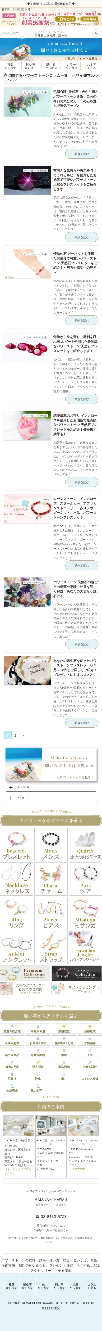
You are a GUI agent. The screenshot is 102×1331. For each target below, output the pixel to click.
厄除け (12, 1078)
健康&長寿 (12, 1067)
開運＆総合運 (12, 1031)
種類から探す (11, 1286)
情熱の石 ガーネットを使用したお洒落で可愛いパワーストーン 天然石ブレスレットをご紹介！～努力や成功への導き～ (75, 262)
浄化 (38, 1078)
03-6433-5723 (53, 1216)
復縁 (64, 1055)
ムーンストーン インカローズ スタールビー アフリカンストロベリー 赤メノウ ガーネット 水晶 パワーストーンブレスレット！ (75, 507)
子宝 (90, 1055)
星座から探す (75, 1286)
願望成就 (64, 1031)
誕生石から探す (27, 1286)
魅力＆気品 (12, 1055)
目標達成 (90, 1031)
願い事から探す (59, 1286)
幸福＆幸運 (38, 1031)
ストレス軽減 (89, 1078)
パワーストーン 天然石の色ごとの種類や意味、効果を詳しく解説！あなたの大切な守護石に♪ (75, 588)
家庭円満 (64, 1067)
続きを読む (82, 154)
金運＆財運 (12, 1043)
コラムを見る (92, 1286)
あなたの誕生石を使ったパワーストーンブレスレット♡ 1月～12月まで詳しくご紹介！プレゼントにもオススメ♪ (75, 667)
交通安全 (12, 1090)
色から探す (43, 1286)
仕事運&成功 (38, 1043)
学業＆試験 (90, 1067)
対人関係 (38, 1067)
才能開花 (90, 1043)
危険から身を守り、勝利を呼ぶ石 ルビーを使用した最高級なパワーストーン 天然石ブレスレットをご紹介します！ (75, 343)
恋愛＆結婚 (38, 1055)
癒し (64, 1078)
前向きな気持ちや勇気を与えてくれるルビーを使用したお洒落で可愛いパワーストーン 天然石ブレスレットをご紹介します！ (75, 179)
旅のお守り (38, 1090)
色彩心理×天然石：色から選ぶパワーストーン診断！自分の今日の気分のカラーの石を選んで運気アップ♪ (75, 98)
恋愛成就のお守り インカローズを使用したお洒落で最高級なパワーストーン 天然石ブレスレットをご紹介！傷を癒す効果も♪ (75, 424)
